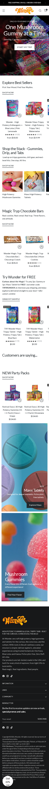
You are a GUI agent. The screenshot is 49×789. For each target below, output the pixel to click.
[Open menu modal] (3, 10)
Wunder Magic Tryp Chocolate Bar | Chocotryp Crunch (12, 256)
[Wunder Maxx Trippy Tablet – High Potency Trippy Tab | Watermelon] (34, 108)
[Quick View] (20, 322)
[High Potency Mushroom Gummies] (12, 181)
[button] (8, 781)
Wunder (18, 737)
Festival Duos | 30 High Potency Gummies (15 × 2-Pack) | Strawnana (34, 409)
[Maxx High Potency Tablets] (34, 181)
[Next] (45, 3)
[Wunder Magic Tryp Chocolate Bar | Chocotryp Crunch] (12, 240)
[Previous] (4, 3)
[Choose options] (20, 115)
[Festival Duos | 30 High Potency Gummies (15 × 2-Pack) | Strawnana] (34, 393)
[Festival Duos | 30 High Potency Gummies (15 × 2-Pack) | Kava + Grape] (12, 393)
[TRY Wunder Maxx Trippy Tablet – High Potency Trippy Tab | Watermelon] (34, 315)
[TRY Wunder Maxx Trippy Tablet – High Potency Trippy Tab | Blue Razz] (12, 315)
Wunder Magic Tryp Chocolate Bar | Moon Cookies (34, 256)
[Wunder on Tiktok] (11, 676)
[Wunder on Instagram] (7, 676)
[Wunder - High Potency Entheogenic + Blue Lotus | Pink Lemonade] (12, 108)
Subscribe (42, 719)
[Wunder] (24, 10)
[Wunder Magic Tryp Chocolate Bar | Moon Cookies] (34, 240)
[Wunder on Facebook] (3, 676)
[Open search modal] (40, 10)
